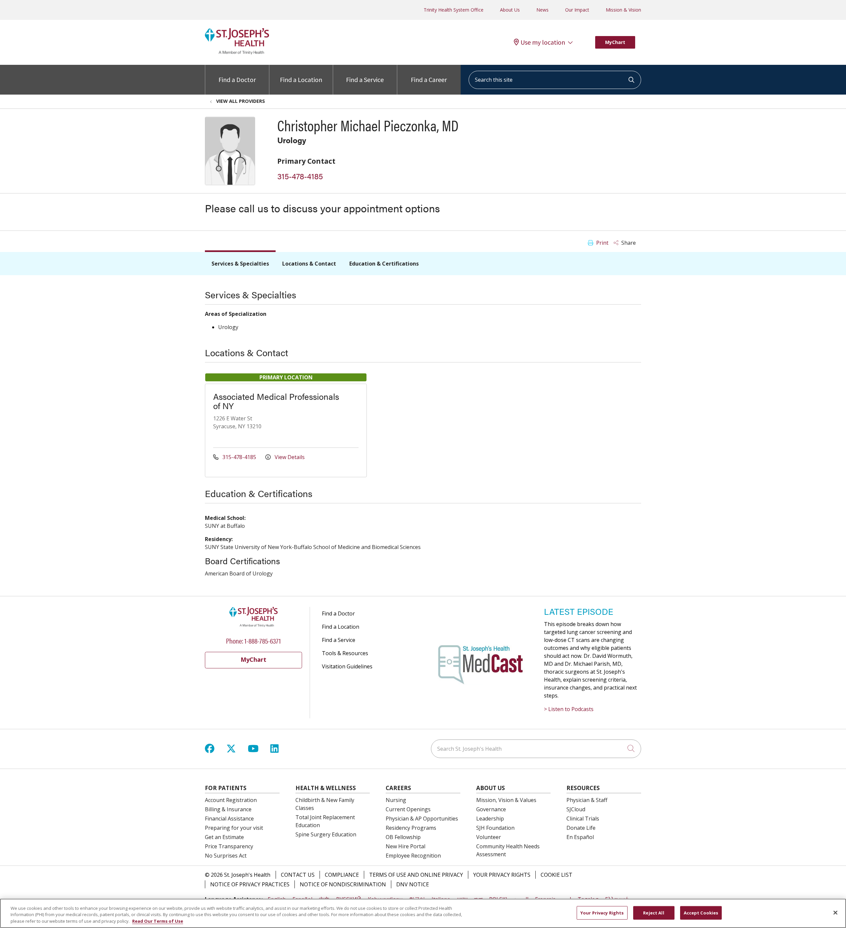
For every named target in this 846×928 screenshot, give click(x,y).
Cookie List (556, 874)
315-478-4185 (300, 176)
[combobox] (555, 80)
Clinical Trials (582, 818)
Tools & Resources (345, 653)
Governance (491, 809)
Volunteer (488, 837)
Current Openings (408, 809)
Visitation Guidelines (347, 666)
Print (601, 242)
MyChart (615, 42)
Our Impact (577, 10)
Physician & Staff (586, 800)
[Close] (835, 912)
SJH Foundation (495, 827)
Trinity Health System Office (453, 10)
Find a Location (301, 79)
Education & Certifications (384, 263)
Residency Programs (411, 827)
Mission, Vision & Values (506, 800)
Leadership (490, 818)
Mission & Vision (623, 10)
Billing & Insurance (228, 809)
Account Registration (231, 800)
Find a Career (429, 79)
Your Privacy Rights (501, 874)
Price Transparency (229, 846)
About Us (510, 10)
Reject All (653, 912)
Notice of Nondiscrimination (343, 884)
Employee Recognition (413, 855)
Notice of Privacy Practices (249, 884)
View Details (289, 457)
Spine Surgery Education (325, 834)
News (542, 10)
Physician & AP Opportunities (422, 818)
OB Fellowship (403, 837)
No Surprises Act (226, 855)
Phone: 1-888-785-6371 (253, 640)
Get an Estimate (224, 837)
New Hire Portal (405, 846)
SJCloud (575, 809)
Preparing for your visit (234, 827)
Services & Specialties (240, 263)
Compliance (342, 874)
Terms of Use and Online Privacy (416, 874)
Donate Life (581, 827)
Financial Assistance (229, 818)
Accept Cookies (701, 912)
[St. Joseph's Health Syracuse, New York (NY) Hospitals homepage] (237, 52)
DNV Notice (412, 884)
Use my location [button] (542, 42)
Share (628, 242)
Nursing (396, 800)
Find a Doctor (237, 79)
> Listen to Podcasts (569, 709)
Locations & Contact (309, 263)
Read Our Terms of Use (157, 921)
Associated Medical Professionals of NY (276, 401)
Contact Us (298, 874)
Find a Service (365, 79)
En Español (580, 837)
